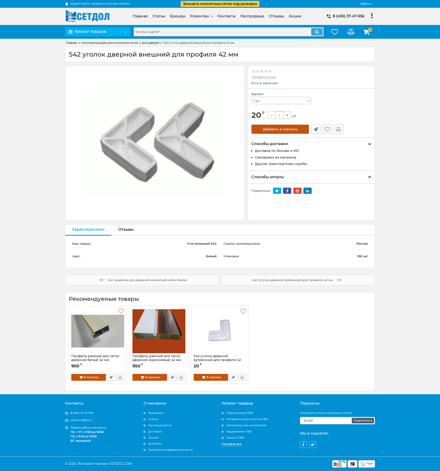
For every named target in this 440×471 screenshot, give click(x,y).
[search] (317, 32)
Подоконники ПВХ (239, 413)
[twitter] (312, 444)
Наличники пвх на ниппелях (246, 425)
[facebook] (303, 444)
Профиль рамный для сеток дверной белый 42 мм (95, 358)
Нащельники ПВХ (239, 431)
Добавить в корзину (280, 129)
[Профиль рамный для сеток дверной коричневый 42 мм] (158, 331)
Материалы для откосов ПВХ (247, 419)
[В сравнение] (338, 129)
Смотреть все (232, 444)
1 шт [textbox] (256, 101)
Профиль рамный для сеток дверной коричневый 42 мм (156, 358)
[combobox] (281, 100)
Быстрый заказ (315, 129)
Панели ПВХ (235, 437)
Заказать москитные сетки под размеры (220, 4)
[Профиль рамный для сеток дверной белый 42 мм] (97, 331)
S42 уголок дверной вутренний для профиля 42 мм (217, 360)
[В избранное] (327, 129)
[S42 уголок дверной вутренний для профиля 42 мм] (220, 331)
